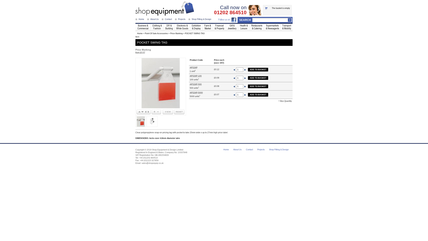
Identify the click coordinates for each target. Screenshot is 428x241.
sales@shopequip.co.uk (153, 163)
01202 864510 (230, 12)
